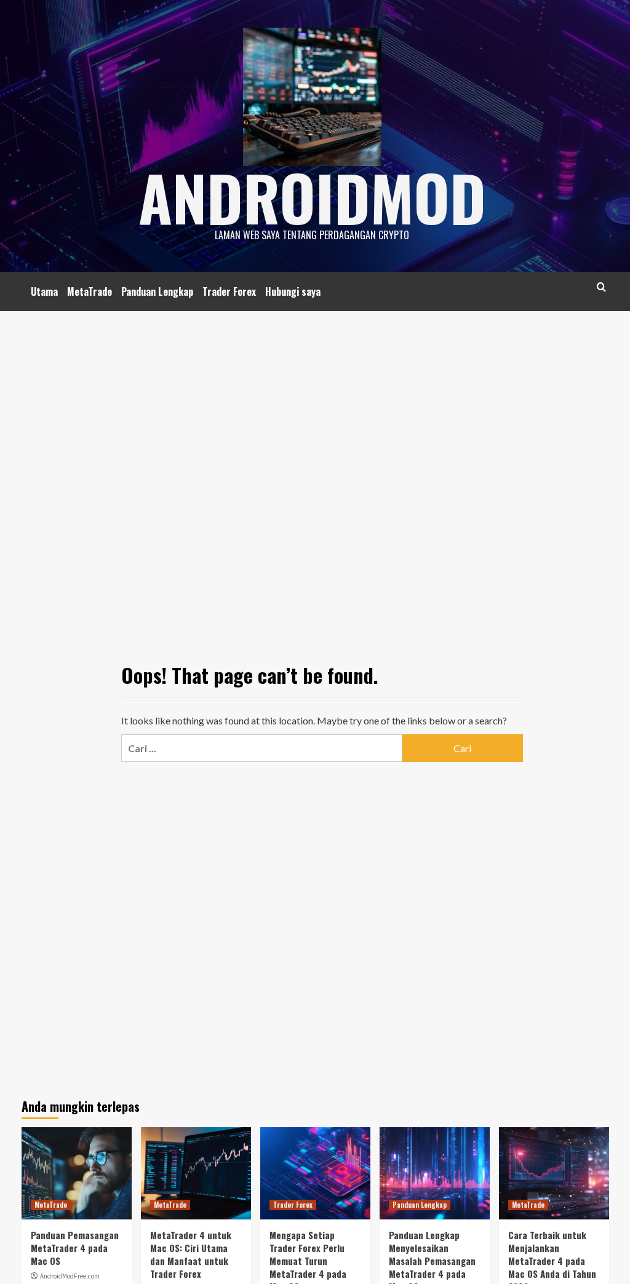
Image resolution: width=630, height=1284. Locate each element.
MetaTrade (89, 291)
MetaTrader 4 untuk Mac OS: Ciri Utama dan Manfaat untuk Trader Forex (190, 1254)
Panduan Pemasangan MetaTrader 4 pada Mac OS (75, 1247)
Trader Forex (229, 291)
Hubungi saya (293, 291)
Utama (44, 291)
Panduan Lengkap (157, 291)
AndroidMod (312, 196)
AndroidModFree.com (70, 1276)
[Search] (601, 287)
